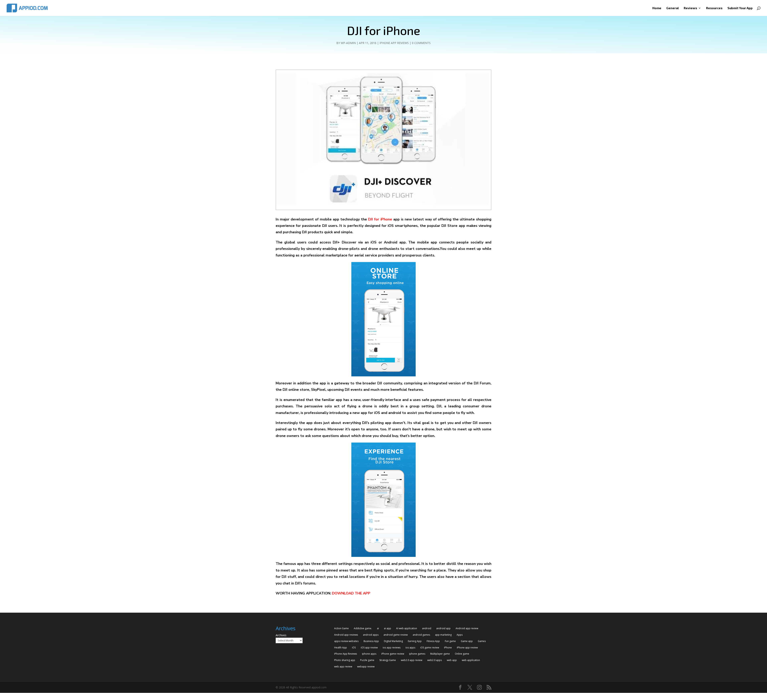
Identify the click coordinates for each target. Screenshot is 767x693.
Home (656, 8)
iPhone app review (467, 647)
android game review (396, 634)
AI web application (406, 628)
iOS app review (369, 647)
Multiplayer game (440, 653)
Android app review (467, 628)
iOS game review (429, 647)
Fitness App (433, 641)
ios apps (410, 647)
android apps (371, 634)
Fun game (450, 641)
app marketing (443, 634)
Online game (462, 653)
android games (421, 634)
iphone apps (369, 653)
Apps (460, 634)
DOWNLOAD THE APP (351, 593)
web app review (343, 666)
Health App (340, 647)
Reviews (690, 8)
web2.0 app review (411, 660)
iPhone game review (392, 653)
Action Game (341, 628)
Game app (467, 641)
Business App (371, 641)
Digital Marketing (393, 641)
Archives (281, 635)
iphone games (417, 653)
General (672, 8)
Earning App (415, 641)
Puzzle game (367, 660)
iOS (354, 647)
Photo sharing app (344, 660)
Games (482, 641)
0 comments (421, 43)
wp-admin (348, 43)
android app (443, 628)
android (426, 628)
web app (452, 660)
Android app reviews (346, 634)
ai (378, 628)
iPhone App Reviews (394, 43)
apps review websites (346, 641)
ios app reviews (391, 647)
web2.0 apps (434, 660)
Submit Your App (740, 8)
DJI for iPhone (380, 219)
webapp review (366, 666)
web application (471, 660)
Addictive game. (363, 628)
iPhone (448, 647)
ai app (387, 628)
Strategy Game (387, 660)
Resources (714, 8)
